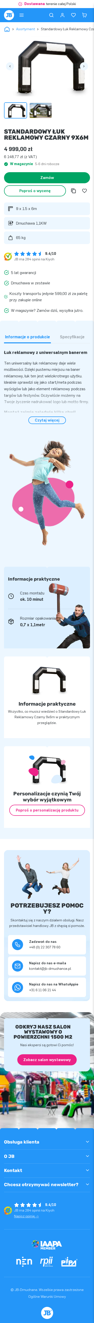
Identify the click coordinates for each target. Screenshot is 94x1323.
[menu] (21, 15)
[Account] (62, 15)
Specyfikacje (72, 337)
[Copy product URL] (73, 190)
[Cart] (84, 15)
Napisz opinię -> (26, 1216)
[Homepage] (9, 15)
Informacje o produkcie (27, 337)
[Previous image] (10, 66)
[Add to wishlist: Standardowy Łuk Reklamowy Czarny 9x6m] (84, 190)
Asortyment (25, 29)
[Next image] (84, 66)
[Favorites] (73, 15)
